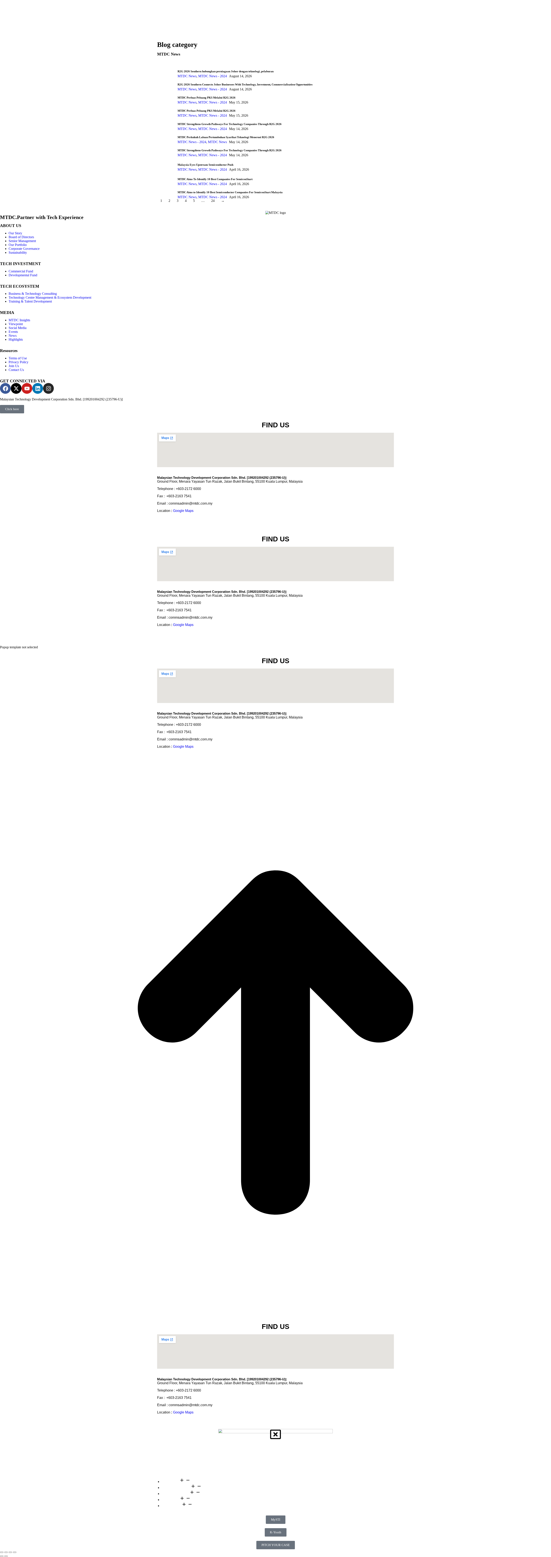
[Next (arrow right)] (6, 1556)
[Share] (6, 1552)
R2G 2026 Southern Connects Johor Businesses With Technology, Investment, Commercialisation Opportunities (245, 84)
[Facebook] (5, 388)
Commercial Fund (21, 271)
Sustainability (18, 252)
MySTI (275, 1519)
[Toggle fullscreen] (10, 1552)
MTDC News (187, 76)
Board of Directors (21, 237)
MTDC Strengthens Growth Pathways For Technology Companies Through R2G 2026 (230, 124)
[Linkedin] (37, 388)
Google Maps (183, 511)
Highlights (16, 339)
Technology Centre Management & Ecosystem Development (50, 297)
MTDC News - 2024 (212, 76)
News (13, 335)
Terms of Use (18, 358)
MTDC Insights (19, 320)
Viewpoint (16, 324)
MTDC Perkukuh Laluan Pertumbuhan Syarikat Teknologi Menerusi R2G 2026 (226, 137)
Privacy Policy (18, 362)
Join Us (14, 366)
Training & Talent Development (30, 301)
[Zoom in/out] (14, 1552)
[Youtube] (27, 388)
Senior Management (22, 241)
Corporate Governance (24, 248)
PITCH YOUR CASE (276, 1545)
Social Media (17, 328)
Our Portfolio (18, 245)
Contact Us (16, 370)
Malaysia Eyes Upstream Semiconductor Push (205, 164)
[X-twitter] (16, 388)
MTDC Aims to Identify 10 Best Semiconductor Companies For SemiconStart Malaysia (230, 192)
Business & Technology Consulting (33, 293)
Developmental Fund (23, 275)
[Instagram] (48, 388)
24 (213, 200)
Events (13, 332)
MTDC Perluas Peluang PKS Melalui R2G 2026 (206, 97)
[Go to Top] (275, 1317)
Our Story (15, 233)
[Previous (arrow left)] (1, 1556)
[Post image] (165, 71)
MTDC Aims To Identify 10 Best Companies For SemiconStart (215, 179)
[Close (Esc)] (1, 1552)
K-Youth (275, 1532)
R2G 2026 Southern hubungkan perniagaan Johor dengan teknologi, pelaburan (226, 71)
